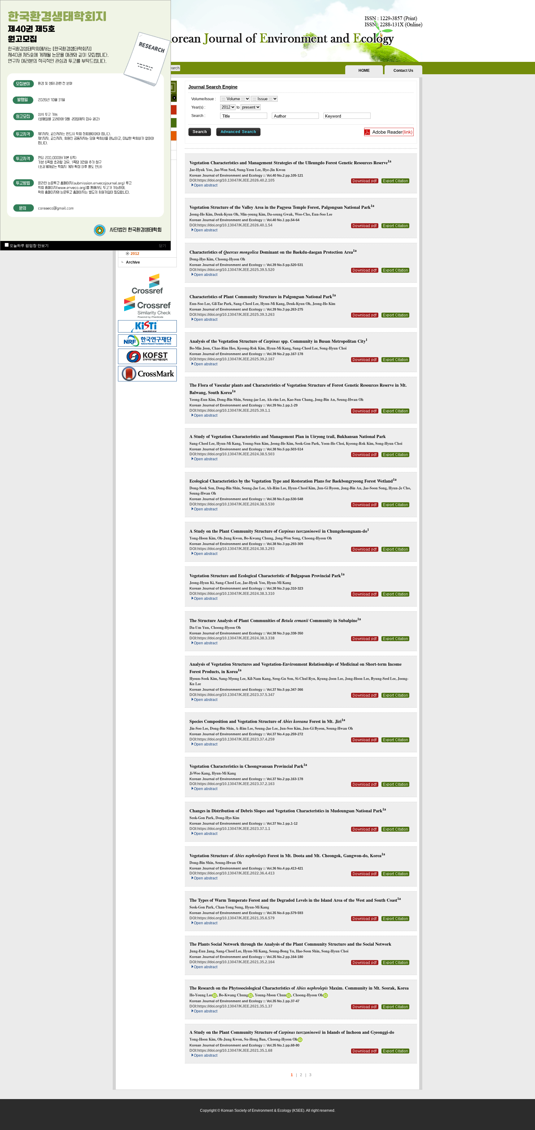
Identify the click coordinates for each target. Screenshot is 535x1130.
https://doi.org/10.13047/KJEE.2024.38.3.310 (236, 593)
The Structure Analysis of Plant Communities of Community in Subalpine (275, 620)
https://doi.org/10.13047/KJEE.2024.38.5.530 (236, 504)
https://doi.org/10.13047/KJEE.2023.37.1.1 (233, 829)
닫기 (162, 245)
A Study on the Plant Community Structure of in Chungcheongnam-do (279, 531)
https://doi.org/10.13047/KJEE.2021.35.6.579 (236, 918)
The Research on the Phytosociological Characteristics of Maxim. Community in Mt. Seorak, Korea (299, 988)
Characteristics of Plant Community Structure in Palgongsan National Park (262, 296)
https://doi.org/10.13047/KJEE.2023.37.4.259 (236, 739)
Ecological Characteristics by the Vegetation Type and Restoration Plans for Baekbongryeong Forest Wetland (293, 481)
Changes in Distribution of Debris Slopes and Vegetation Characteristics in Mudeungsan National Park (287, 810)
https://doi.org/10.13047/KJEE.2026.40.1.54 (234, 225)
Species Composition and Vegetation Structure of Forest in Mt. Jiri (267, 721)
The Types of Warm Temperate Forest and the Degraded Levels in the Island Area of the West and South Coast (295, 900)
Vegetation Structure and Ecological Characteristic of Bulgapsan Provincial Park (267, 575)
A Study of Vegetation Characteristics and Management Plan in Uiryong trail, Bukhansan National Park (287, 436)
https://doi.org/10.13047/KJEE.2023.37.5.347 (236, 695)
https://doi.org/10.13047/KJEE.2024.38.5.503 (236, 454)
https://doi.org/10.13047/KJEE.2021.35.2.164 (236, 962)
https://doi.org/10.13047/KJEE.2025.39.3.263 (236, 314)
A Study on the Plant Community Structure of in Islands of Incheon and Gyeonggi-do (291, 1032)
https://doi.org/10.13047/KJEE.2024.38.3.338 (236, 638)
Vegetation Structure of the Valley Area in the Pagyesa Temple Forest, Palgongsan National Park (281, 207)
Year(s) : (198, 107)
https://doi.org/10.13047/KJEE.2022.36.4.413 (236, 873)
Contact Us (403, 70)
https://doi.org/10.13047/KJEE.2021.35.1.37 (234, 1006)
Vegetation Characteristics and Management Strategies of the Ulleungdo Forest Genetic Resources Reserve (290, 162)
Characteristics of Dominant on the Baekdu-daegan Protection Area (273, 252)
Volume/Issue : (203, 99)
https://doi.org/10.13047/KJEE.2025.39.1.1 (233, 410)
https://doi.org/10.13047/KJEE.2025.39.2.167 (236, 359)
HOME (364, 70)
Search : (198, 116)
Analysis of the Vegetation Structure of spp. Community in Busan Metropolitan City (278, 341)
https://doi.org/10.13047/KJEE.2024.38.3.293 (236, 549)
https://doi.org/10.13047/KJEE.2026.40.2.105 (236, 180)
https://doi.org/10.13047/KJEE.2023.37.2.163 (236, 784)
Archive (133, 262)
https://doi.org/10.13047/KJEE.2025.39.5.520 (236, 270)
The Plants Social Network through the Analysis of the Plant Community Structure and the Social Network (290, 944)
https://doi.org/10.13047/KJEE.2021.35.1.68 (234, 1050)
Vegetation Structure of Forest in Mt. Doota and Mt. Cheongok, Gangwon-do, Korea (287, 855)
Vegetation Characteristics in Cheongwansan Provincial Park (248, 766)
